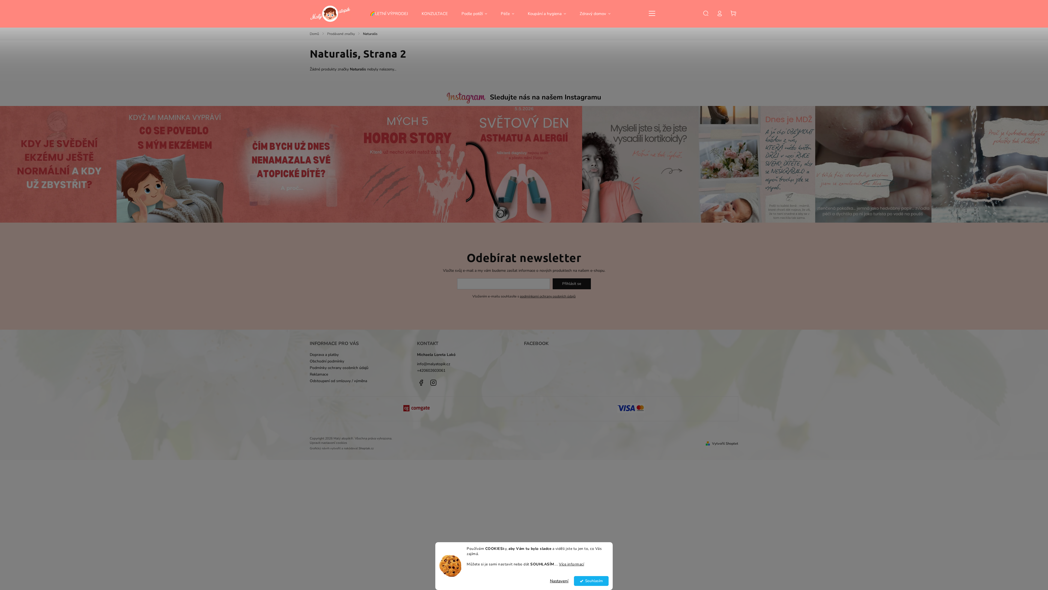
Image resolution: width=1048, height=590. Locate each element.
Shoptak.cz (366, 448)
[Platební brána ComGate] (417, 409)
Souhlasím (594, 580)
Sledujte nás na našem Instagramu (545, 97)
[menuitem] (392, 13)
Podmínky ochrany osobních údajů (339, 367)
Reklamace (319, 374)
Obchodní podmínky (327, 361)
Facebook (421, 383)
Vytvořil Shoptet (725, 443)
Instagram (433, 383)
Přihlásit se (571, 283)
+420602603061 (431, 370)
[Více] (652, 13)
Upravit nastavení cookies (328, 443)
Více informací (571, 564)
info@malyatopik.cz (433, 364)
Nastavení (559, 581)
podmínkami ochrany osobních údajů (548, 296)
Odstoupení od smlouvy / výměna (338, 381)
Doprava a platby (324, 354)
